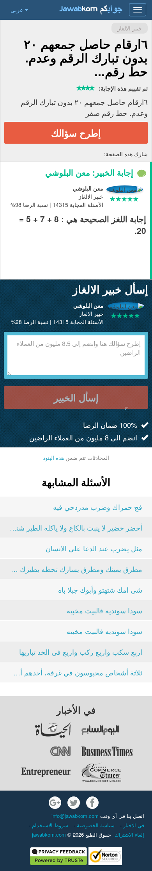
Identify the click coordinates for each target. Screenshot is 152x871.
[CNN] (36, 751)
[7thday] (116, 730)
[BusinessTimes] (116, 751)
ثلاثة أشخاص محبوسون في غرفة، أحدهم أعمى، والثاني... (76, 672)
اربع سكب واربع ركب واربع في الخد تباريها (80, 652)
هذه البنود (53, 457)
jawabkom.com (49, 834)
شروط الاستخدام (49, 825)
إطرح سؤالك (76, 132)
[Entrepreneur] (36, 772)
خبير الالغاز (129, 28)
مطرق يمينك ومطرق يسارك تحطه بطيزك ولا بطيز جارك (76, 569)
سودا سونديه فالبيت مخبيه (104, 610)
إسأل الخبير (76, 397)
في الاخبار (133, 825)
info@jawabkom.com (75, 815)
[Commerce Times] (116, 772)
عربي (17, 10)
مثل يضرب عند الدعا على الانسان (94, 548)
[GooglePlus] (55, 802)
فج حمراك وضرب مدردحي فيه (97, 507)
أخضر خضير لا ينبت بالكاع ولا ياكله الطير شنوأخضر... (76, 527)
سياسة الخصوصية (95, 825)
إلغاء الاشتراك (129, 834)
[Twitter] (73, 802)
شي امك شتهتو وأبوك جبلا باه (100, 589)
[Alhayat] (36, 730)
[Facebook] (92, 802)
